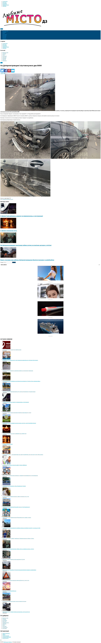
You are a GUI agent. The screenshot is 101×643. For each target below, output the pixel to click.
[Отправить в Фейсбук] (5, 72)
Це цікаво (5, 34)
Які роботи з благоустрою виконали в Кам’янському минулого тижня (17, 412)
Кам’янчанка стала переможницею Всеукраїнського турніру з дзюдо (17, 517)
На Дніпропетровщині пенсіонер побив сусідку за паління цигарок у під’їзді (25, 245)
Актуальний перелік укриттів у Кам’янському (12, 349)
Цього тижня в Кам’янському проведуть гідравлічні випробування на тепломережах (20, 475)
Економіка (5, 3)
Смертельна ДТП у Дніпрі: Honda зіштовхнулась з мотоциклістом (16, 611)
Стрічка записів (6, 635)
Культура (4, 2)
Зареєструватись (6, 633)
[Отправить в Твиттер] (2, 72)
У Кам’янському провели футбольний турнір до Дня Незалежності (16, 507)
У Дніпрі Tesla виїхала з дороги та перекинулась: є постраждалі (21, 216)
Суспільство (5, 1)
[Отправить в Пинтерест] (9, 72)
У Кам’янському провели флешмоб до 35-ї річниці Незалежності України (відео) (19, 391)
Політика (4, 35)
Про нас (4, 37)
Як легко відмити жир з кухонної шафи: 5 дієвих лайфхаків (15, 465)
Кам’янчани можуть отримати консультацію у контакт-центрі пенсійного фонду (19, 423)
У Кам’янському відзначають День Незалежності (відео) (14, 486)
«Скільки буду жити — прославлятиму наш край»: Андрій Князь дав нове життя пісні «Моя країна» (23, 454)
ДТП (12, 199)
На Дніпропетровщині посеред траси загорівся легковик (14, 601)
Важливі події (5, 31)
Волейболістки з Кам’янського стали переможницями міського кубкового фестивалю (20, 360)
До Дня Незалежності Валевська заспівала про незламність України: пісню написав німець (21, 381)
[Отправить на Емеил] (13, 72)
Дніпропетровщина (7, 199)
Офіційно (4, 6)
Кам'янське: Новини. (7, 642)
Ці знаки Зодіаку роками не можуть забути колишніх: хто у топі (16, 496)
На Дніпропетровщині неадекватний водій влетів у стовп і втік (16, 580)
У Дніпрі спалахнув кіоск (8, 230)
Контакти (5, 39)
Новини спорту (6, 4)
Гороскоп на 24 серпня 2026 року (9, 590)
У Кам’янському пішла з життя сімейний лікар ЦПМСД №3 (14, 433)
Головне (4, 32)
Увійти (4, 634)
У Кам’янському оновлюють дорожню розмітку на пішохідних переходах (18, 370)
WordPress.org (5, 638)
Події (4, 33)
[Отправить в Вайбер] (3, 73)
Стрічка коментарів (7, 637)
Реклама (4, 36)
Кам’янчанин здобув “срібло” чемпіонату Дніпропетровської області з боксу (18, 538)
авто (1, 199)
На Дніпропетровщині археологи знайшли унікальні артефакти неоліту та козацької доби (21, 528)
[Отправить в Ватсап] (1, 73)
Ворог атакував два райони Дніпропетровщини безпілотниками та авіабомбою (27, 260)
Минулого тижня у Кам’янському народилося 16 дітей (14, 559)
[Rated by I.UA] (2, 640)
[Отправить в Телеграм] (4, 73)
